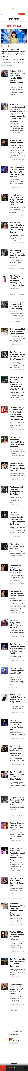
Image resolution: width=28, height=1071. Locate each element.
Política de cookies (8, 1033)
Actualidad (5, 46)
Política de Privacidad (17, 1031)
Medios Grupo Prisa (14, 1043)
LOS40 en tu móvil (14, 1034)
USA (2, 14)
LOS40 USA (14, 9)
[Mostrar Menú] (2, 9)
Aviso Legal (8, 1031)
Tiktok (18, 1021)
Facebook (10, 1021)
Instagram (15, 1021)
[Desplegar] (14, 1063)
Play (26, 1068)
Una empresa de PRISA (14, 1039)
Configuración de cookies (19, 1033)
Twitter (12, 1021)
